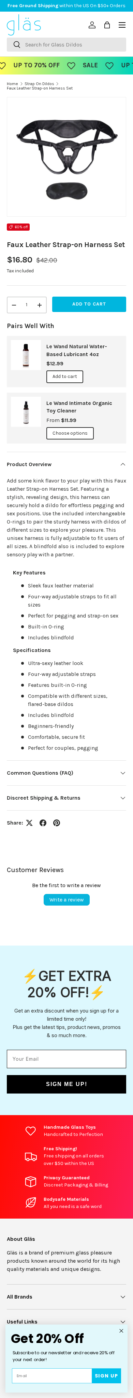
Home (12, 84)
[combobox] (66, 45)
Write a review (66, 899)
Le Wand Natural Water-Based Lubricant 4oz (76, 350)
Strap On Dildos (39, 84)
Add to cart (89, 304)
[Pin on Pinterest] (56, 823)
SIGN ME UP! (66, 1084)
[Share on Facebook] (43, 823)
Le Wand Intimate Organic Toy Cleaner (79, 407)
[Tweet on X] (29, 823)
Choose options (70, 433)
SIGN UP (106, 1375)
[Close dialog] (121, 1331)
